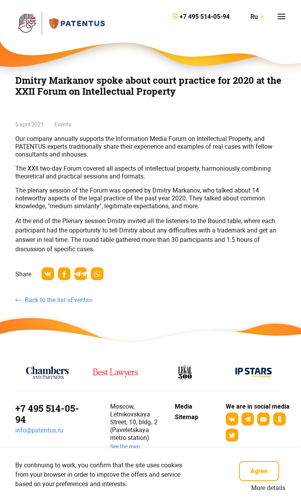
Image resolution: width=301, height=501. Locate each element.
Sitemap (186, 417)
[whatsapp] (97, 273)
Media (182, 406)
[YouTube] (263, 419)
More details (268, 488)
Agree (259, 471)
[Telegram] (247, 419)
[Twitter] (232, 435)
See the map (125, 446)
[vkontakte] (48, 273)
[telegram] (80, 273)
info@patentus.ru (39, 430)
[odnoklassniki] (279, 419)
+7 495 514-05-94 (47, 414)
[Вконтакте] (232, 419)
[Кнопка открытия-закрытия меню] (281, 16)
